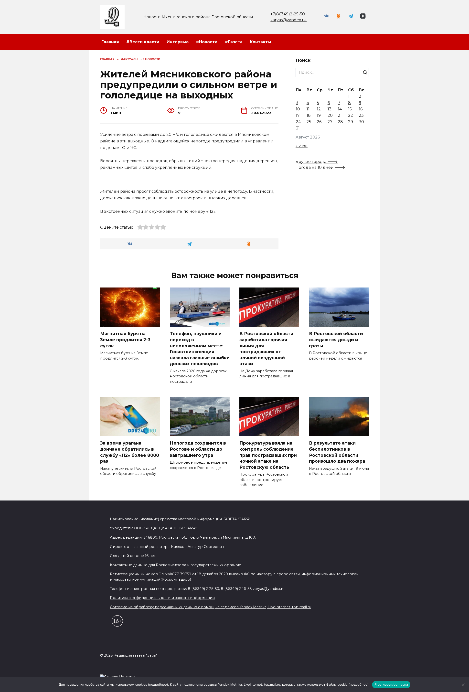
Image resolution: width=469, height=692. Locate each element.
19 (319, 115)
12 (319, 109)
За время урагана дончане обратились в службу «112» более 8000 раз (129, 452)
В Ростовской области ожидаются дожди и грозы (336, 339)
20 (330, 115)
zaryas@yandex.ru (288, 20)
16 (360, 109)
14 (340, 109)
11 (308, 109)
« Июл (302, 146)
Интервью (178, 42)
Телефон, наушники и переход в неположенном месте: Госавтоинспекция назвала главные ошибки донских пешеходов (200, 348)
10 (298, 109)
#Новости (206, 42)
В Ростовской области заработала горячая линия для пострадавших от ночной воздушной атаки (266, 348)
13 (329, 109)
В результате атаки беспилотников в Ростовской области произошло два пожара (337, 452)
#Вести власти (142, 42)
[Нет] (462, 684)
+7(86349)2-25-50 (287, 14)
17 (298, 115)
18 (309, 115)
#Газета (234, 42)
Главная (110, 42)
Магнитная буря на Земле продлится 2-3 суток (125, 339)
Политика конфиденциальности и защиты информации (162, 598)
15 (350, 109)
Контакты (260, 42)
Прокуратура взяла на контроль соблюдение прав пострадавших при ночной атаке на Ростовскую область (268, 455)
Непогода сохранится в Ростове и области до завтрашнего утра (198, 449)
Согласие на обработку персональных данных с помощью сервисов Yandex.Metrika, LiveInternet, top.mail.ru (210, 607)
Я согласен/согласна (391, 684)
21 (340, 115)
